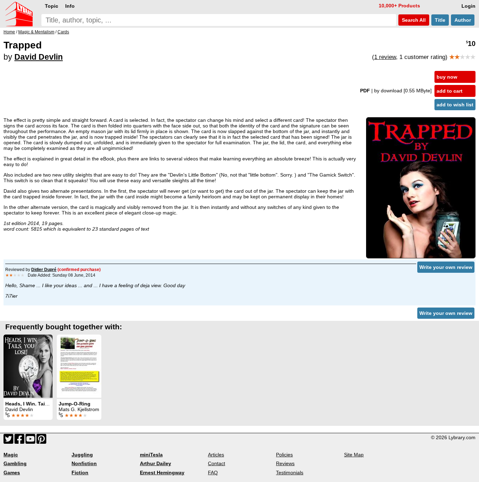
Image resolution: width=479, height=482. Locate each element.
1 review (385, 57)
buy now (447, 77)
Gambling (15, 463)
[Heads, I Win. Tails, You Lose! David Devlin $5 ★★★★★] (28, 366)
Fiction (80, 472)
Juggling (82, 454)
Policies (284, 454)
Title (440, 20)
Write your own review (445, 267)
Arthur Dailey (155, 463)
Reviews (285, 463)
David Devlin (38, 56)
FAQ (213, 472)
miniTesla (151, 454)
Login (468, 6)
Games (12, 472)
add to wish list (455, 104)
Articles (216, 454)
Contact (216, 463)
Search (413, 20)
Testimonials (289, 472)
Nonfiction (84, 463)
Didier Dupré (43, 269)
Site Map (354, 454)
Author (462, 20)
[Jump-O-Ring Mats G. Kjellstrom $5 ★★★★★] (79, 366)
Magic (11, 454)
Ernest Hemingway (162, 472)
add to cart (450, 91)
